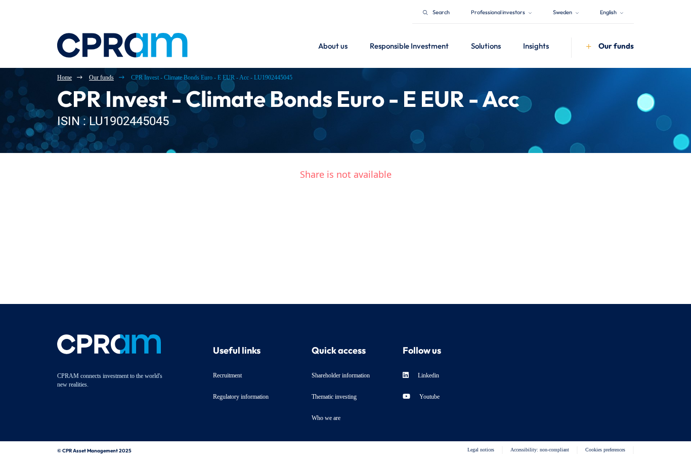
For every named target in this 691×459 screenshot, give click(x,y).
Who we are (326, 418)
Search (441, 11)
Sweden (563, 11)
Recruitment (227, 375)
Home (64, 77)
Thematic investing (334, 396)
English (609, 11)
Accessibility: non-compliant (539, 449)
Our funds (101, 77)
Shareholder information (341, 375)
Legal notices (480, 449)
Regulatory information (241, 396)
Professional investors (498, 11)
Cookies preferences (605, 449)
